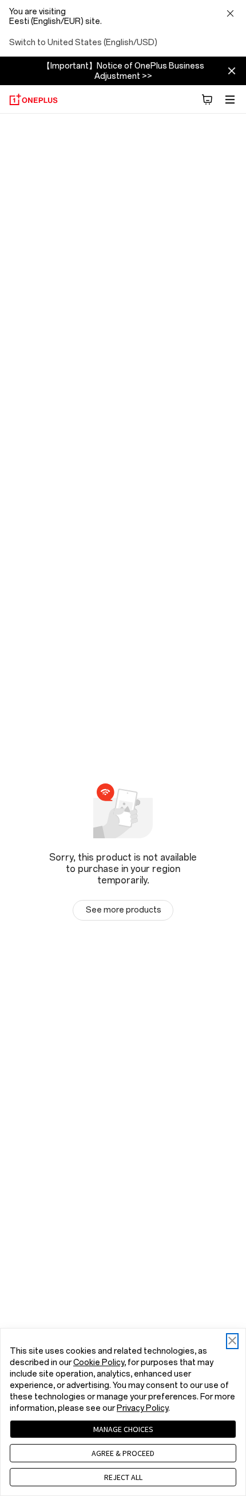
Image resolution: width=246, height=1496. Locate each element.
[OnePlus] (33, 99)
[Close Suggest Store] (230, 14)
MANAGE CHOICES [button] (123, 1429)
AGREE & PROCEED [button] (123, 1453)
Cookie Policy (98, 1362)
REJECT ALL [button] (123, 1477)
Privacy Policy (142, 1408)
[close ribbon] (231, 71)
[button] (207, 99)
